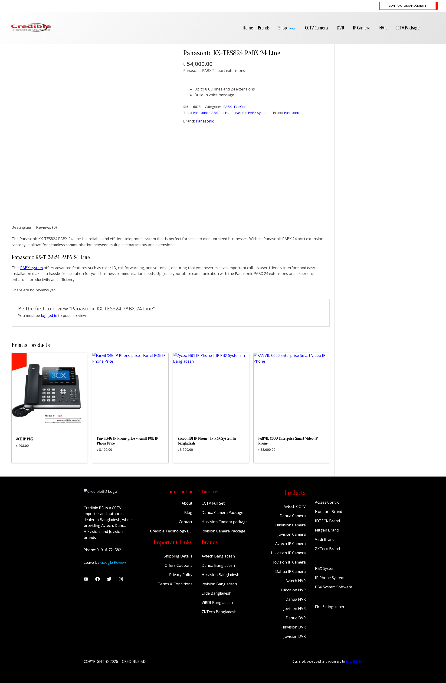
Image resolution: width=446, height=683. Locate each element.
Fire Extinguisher (329, 606)
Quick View (49, 423)
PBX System (325, 568)
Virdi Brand (324, 539)
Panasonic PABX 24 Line (211, 112)
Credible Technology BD (171, 531)
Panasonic (291, 112)
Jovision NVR (294, 608)
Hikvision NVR (293, 590)
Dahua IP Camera (290, 571)
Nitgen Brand (327, 530)
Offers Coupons (178, 565)
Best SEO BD (354, 662)
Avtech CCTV (295, 506)
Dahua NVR (295, 599)
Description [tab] (22, 227)
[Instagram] (120, 579)
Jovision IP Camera (289, 562)
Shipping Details (178, 556)
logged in (49, 315)
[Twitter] (109, 579)
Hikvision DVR (293, 627)
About (187, 503)
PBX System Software (333, 587)
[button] (408, 6)
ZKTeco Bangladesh (219, 611)
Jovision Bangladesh (219, 583)
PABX (227, 106)
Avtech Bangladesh (218, 556)
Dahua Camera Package (222, 512)
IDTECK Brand (327, 520)
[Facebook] (97, 579)
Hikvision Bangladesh (220, 574)
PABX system (31, 267)
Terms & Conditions (175, 583)
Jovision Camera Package (223, 531)
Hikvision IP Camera (288, 552)
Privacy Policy (180, 574)
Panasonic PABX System (250, 112)
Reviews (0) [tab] (46, 227)
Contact (185, 521)
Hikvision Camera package (225, 521)
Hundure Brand (328, 511)
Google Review (113, 562)
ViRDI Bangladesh (217, 602)
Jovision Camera (292, 534)
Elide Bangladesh (216, 593)
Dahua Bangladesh (218, 565)
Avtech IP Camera (290, 543)
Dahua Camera (293, 515)
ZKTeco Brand (327, 548)
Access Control (328, 502)
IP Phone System (329, 577)
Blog (188, 512)
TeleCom (240, 106)
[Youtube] (86, 579)
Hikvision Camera (290, 525)
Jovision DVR (295, 636)
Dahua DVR (296, 617)
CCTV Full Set (213, 503)
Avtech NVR (295, 580)
